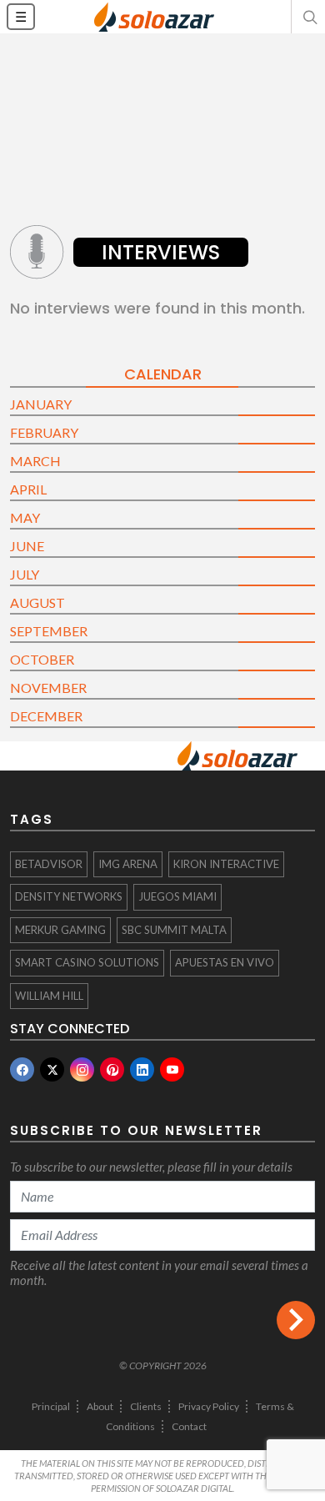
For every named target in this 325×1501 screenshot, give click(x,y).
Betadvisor (48, 864)
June (27, 546)
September (49, 631)
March (35, 461)
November (48, 687)
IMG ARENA (128, 864)
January (41, 404)
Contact (189, 1426)
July (24, 574)
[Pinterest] (112, 1069)
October (42, 659)
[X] (52, 1069)
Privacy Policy (208, 1406)
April (28, 489)
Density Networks (68, 896)
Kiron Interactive (226, 864)
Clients (146, 1406)
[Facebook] (22, 1069)
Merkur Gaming (60, 929)
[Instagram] (82, 1069)
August (37, 602)
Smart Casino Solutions (87, 962)
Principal (51, 1406)
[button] (308, 16)
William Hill (49, 995)
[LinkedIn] (142, 1069)
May (25, 517)
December (46, 716)
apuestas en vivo (224, 962)
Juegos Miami (177, 896)
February (44, 432)
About (100, 1406)
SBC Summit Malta (174, 929)
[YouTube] (172, 1069)
